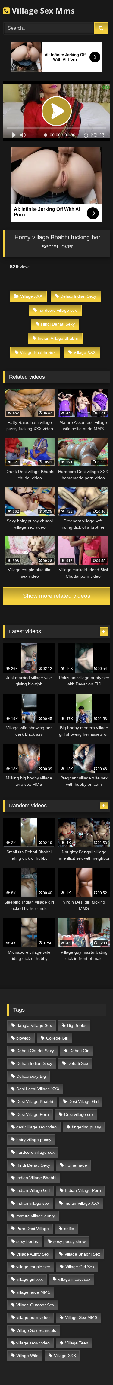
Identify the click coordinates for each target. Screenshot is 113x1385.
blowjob (23, 1038)
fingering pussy (86, 1127)
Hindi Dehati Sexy (58, 324)
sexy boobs (27, 1241)
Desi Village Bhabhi (34, 1101)
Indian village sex (32, 1203)
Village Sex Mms (42, 10)
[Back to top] (94, 1367)
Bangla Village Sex (34, 1025)
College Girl (57, 1038)
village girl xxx (29, 1279)
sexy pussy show (69, 1241)
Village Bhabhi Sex (37, 352)
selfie (69, 1228)
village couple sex (33, 1266)
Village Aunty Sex (32, 1254)
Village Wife (27, 1355)
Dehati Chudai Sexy (35, 1050)
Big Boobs (76, 1025)
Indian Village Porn (83, 1190)
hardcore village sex (58, 310)
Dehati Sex (77, 1063)
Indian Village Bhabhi (58, 338)
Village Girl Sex (79, 1266)
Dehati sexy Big (31, 1076)
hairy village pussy (33, 1139)
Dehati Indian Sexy (78, 296)
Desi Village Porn (32, 1114)
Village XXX (31, 296)
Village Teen (76, 1343)
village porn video (33, 1317)
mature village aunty (35, 1215)
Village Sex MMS (81, 1317)
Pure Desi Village (32, 1228)
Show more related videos (56, 596)
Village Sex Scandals (36, 1330)
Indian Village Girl (33, 1190)
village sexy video (33, 1343)
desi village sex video (36, 1127)
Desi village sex (79, 1114)
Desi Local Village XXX (37, 1088)
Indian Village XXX (81, 1203)
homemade (76, 1165)
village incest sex (74, 1279)
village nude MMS (33, 1292)
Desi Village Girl (83, 1101)
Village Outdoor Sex (35, 1304)
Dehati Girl (79, 1050)
